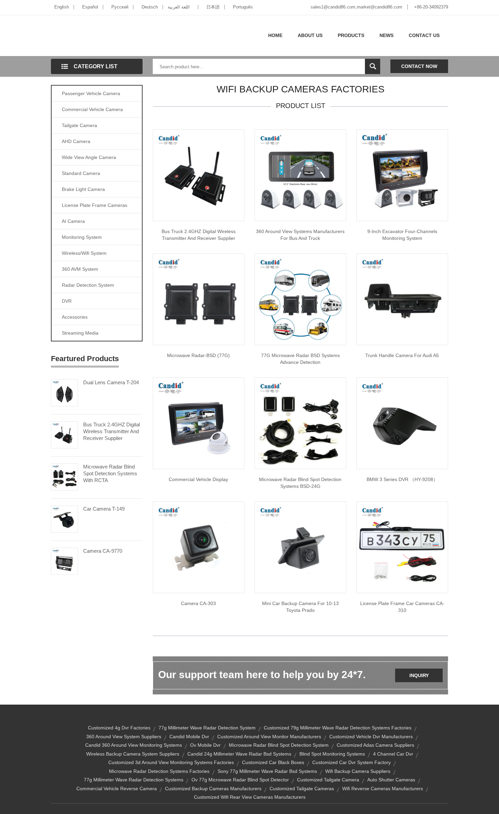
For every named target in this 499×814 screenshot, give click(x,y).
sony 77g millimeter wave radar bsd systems (267, 771)
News (386, 35)
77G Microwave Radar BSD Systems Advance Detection (300, 359)
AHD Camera (76, 141)
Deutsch (150, 7)
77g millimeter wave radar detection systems (133, 779)
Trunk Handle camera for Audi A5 (402, 355)
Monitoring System (82, 237)
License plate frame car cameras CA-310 (402, 607)
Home (275, 35)
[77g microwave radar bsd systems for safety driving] (300, 299)
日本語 (213, 7)
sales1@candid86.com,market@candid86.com (356, 7)
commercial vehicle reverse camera (116, 788)
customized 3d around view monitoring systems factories (171, 762)
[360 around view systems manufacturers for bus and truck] (300, 175)
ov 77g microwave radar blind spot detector (240, 779)
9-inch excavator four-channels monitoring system (402, 235)
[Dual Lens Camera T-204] (64, 392)
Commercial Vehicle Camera (92, 109)
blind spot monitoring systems (332, 754)
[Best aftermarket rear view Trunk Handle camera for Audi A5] (402, 299)
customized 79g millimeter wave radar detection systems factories (337, 727)
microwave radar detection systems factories (159, 771)
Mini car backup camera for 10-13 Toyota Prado (300, 607)
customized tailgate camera (328, 779)
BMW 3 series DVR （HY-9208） (402, 479)
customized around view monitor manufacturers (269, 736)
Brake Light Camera (83, 189)
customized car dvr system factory (351, 762)
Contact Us (424, 35)
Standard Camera (81, 173)
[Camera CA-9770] (64, 560)
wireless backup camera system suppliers (132, 754)
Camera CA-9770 (102, 551)
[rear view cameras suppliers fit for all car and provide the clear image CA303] (198, 547)
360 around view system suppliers (123, 736)
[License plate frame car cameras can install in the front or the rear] (402, 547)
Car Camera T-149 (104, 509)
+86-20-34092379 (431, 7)
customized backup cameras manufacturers (213, 788)
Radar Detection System (88, 285)
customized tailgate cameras (302, 788)
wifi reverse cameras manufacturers (382, 788)
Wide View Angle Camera (89, 157)
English (61, 7)
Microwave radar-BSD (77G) (198, 355)
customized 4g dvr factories (119, 727)
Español (90, 7)
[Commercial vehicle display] (198, 423)
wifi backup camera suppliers (357, 771)
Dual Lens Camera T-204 (111, 382)
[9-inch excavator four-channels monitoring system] (402, 175)
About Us (310, 35)
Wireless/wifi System (84, 253)
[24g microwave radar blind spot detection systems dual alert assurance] (300, 423)
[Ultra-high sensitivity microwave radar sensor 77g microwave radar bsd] (198, 299)
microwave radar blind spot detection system (279, 745)
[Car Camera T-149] (64, 518)
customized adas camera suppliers (375, 745)
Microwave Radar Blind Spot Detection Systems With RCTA (110, 473)
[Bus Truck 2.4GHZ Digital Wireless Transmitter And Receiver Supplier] (64, 434)
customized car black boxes (273, 762)
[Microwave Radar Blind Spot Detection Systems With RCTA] (64, 476)
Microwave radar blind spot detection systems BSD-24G (300, 483)
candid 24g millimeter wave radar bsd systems (239, 754)
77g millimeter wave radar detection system (207, 727)
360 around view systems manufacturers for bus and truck (300, 235)
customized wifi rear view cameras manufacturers (250, 797)
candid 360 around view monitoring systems (133, 745)
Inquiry (419, 675)
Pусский (119, 7)
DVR (67, 301)
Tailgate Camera (79, 125)
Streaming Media (80, 333)
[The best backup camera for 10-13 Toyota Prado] (300, 547)
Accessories (75, 317)
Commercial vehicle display (198, 479)
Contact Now (419, 66)
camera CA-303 (198, 603)
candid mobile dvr (189, 736)
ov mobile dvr (205, 745)
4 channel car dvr (393, 754)
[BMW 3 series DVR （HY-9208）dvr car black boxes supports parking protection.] (402, 423)
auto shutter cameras (391, 779)
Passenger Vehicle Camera (91, 93)
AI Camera (73, 221)
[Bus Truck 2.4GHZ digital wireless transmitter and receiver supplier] (198, 175)
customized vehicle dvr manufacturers (371, 736)
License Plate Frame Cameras (94, 205)
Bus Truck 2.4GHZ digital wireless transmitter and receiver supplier (199, 235)
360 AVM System (80, 269)
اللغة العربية (179, 7)
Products (351, 35)
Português (243, 7)
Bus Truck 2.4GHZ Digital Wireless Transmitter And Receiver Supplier (111, 431)
